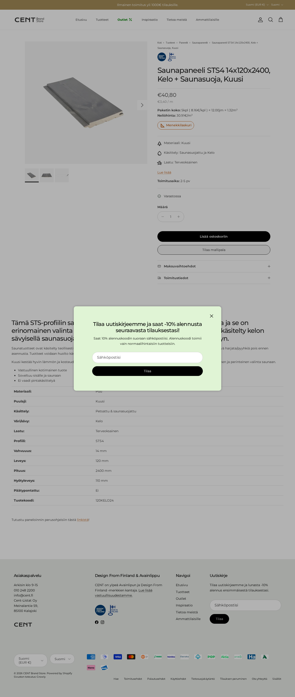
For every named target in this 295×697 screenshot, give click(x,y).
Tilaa (147, 371)
